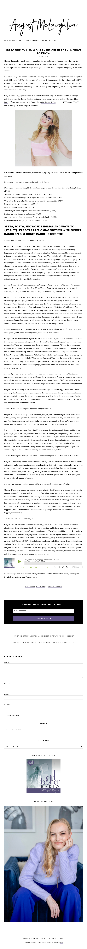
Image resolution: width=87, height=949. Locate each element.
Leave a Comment (55, 586)
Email (7, 694)
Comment (8, 662)
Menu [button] (43, 5)
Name (7, 683)
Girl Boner (40, 586)
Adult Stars (30, 586)
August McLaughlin (43, 27)
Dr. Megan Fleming (12, 187)
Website (7, 705)
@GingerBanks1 (38, 573)
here (6, 102)
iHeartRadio (37, 172)
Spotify (47, 172)
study (28, 499)
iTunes (28, 172)
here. (35, 576)
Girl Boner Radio (48, 102)
